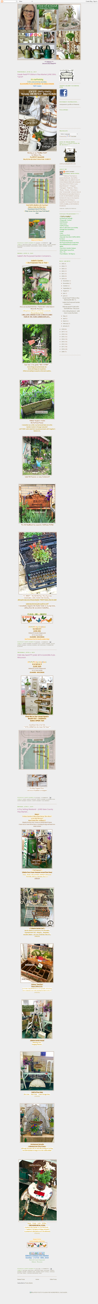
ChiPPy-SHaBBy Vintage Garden (27, 645)
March (65, 321)
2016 (63, 334)
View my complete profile (68, 208)
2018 (63, 329)
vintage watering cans (34, 1273)
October (65, 286)
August (65, 291)
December (66, 281)
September (66, 288)
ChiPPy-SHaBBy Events (24, 800)
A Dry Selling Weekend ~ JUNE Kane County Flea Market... (35, 810)
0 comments (44, 242)
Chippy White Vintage (29, 799)
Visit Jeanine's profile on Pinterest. (69, 104)
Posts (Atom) (28, 1283)
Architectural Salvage (29, 244)
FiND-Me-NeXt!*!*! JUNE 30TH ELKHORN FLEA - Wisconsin (36, 656)
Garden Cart (31, 1271)
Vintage (19, 247)
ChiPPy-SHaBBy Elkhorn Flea (32, 643)
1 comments (44, 642)
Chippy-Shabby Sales (48, 643)
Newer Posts (21, 1279)
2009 (63, 351)
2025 (63, 263)
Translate (73, 136)
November (66, 283)
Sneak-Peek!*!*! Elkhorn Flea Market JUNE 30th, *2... (71, 299)
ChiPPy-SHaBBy (69, 171)
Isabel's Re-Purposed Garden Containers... (34, 256)
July (64, 293)
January (65, 326)
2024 (63, 266)
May (64, 316)
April (64, 318)
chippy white (42, 244)
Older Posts (53, 1279)
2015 (63, 336)
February (66, 323)
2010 (63, 349)
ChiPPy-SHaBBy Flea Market (40, 800)
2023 (63, 268)
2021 (63, 273)
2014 (63, 339)
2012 (63, 344)
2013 (63, 341)
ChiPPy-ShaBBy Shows (45, 246)
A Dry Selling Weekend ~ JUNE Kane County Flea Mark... (71, 312)
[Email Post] (50, 242)
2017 (63, 332)
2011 (63, 346)
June (64, 296)
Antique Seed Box (28, 1270)
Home (37, 1279)
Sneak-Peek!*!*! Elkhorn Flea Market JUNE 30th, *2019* (36, 75)
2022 (63, 271)
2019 (63, 278)
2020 (63, 276)
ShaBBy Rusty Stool (42, 1271)
